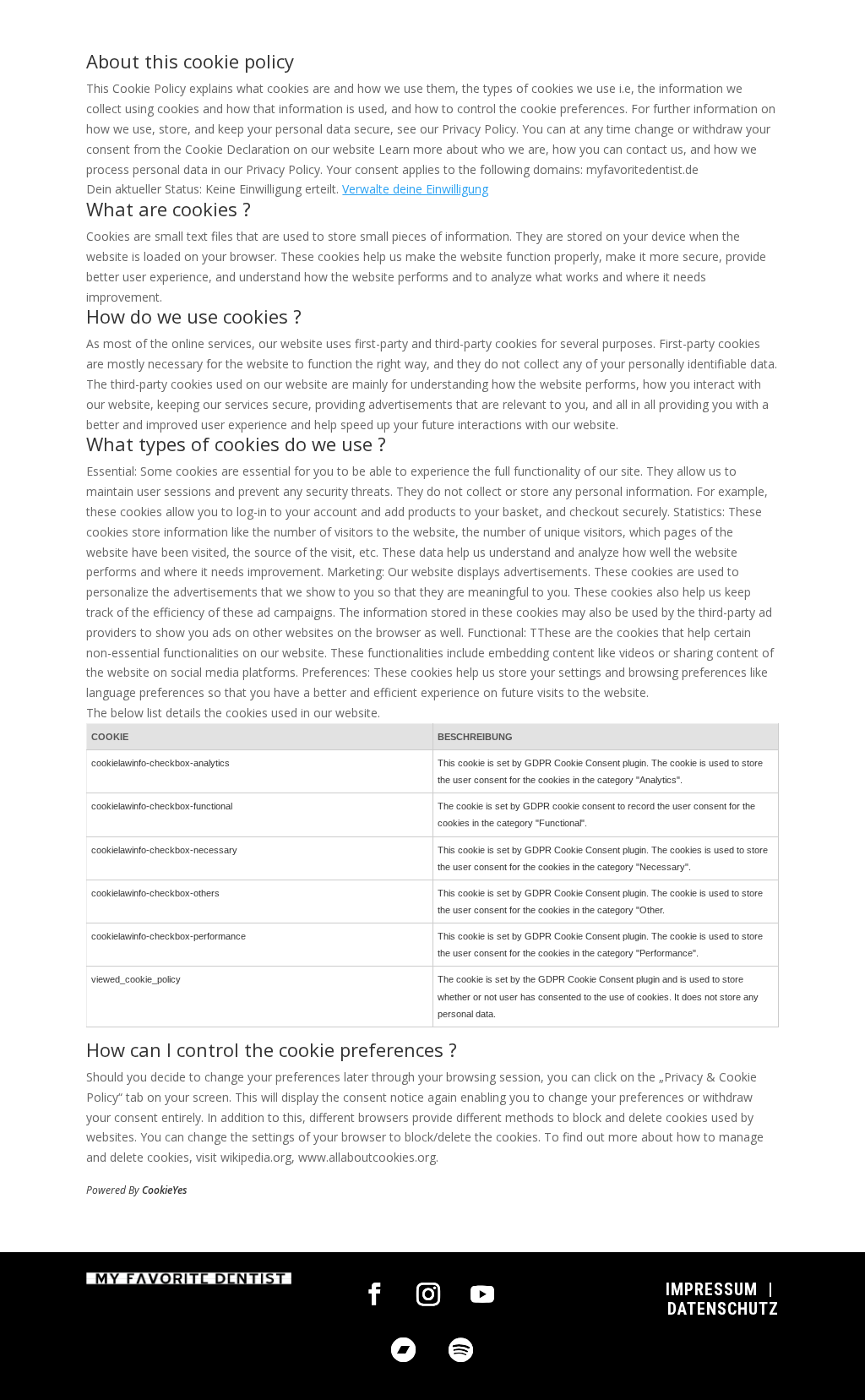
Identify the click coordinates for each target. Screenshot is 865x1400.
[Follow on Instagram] (428, 1294)
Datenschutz (723, 1309)
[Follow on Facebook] (375, 1294)
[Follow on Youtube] (482, 1294)
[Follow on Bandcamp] (403, 1350)
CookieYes (164, 1190)
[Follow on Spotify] (461, 1350)
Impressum (712, 1289)
